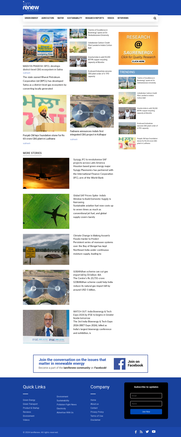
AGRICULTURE (47, 18)
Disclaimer (95, 420)
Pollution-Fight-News (67, 404)
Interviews (123, 18)
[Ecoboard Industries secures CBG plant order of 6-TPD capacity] (127, 124)
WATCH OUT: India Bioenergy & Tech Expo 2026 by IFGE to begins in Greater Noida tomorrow (93, 315)
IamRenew (35, 432)
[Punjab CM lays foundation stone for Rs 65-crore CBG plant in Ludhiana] (127, 139)
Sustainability (74, 18)
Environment (28, 416)
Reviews (27, 412)
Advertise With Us (65, 412)
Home (93, 400)
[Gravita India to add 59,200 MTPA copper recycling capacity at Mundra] (127, 109)
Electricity (61, 408)
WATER (61, 18)
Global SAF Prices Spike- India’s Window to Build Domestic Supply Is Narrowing (92, 198)
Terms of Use (96, 416)
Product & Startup (31, 408)
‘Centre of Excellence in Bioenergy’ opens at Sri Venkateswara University (98, 32)
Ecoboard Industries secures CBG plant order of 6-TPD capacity (100, 73)
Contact (94, 408)
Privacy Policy (97, 412)
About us (94, 404)
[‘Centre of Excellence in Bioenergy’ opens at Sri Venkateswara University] (127, 78)
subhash (26, 73)
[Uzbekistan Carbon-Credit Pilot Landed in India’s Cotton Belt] (127, 93)
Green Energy (31, 18)
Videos (110, 18)
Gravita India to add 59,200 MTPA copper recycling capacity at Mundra (99, 59)
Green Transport (30, 404)
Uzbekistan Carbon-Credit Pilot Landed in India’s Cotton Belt (100, 45)
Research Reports (94, 18)
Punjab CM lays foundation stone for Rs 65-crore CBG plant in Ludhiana (147, 141)
